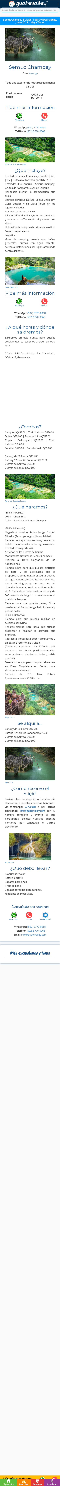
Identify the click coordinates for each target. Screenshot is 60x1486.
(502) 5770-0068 (36, 127)
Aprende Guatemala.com (15, 164)
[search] (30, 9)
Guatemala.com (11, 287)
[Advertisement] (30, 393)
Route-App (33, 73)
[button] (58, 3)
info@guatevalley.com (33, 934)
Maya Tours (9, 717)
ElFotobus (9, 782)
